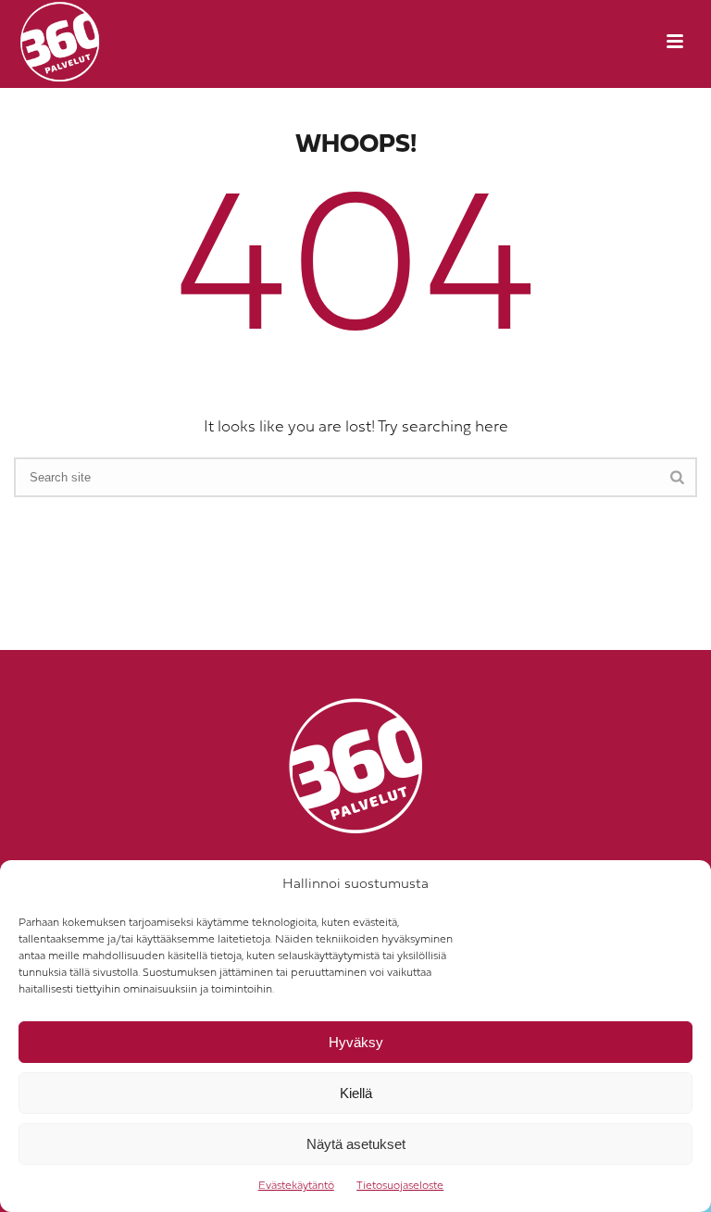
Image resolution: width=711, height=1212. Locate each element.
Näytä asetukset (355, 1144)
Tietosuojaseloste (399, 1186)
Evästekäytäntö (296, 1186)
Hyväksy (356, 1042)
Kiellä (356, 1093)
